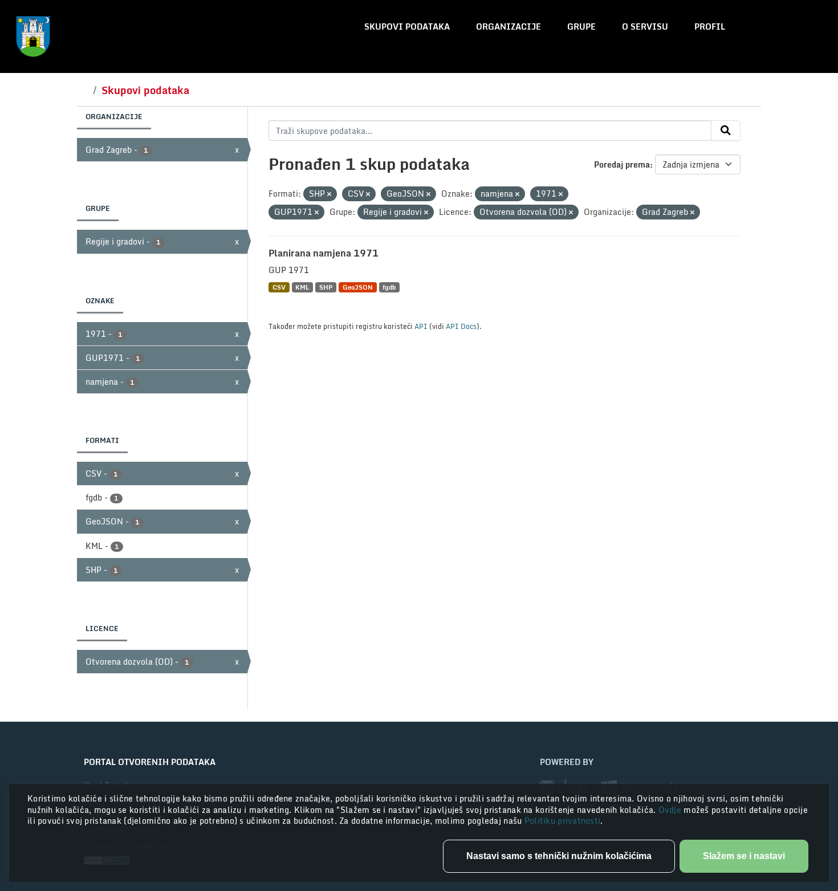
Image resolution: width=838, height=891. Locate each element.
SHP (325, 287)
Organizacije (508, 26)
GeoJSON (358, 287)
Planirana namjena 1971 (324, 253)
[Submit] (726, 130)
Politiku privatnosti (562, 820)
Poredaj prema (622, 164)
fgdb (389, 287)
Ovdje (671, 809)
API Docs (461, 326)
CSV (279, 287)
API (421, 326)
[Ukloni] (329, 194)
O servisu (645, 26)
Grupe (581, 26)
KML (302, 287)
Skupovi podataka (407, 26)
